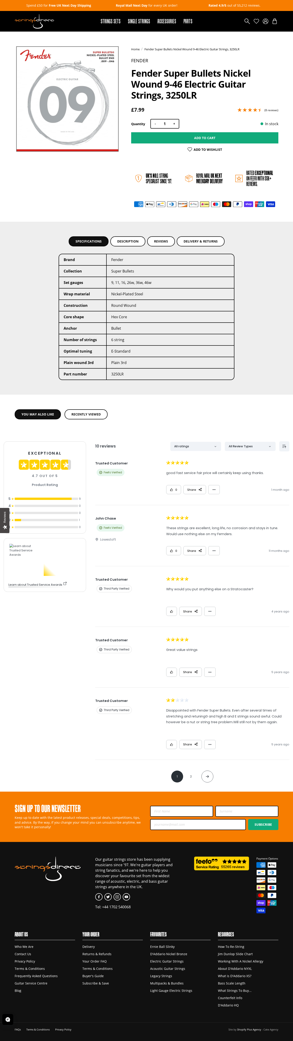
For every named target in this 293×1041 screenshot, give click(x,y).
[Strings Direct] (34, 21)
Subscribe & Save (95, 983)
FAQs (18, 1029)
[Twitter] (108, 897)
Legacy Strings (161, 976)
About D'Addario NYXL (235, 968)
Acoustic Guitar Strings (167, 968)
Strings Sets (111, 21)
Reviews (161, 241)
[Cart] (274, 21)
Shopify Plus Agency (249, 1029)
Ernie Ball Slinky (162, 946)
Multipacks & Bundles (167, 983)
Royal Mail (209, 178)
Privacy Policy (25, 961)
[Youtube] (126, 897)
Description (127, 241)
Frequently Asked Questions (36, 976)
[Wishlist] (256, 21)
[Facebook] (99, 897)
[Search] (247, 21)
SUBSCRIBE (263, 824)
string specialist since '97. (159, 178)
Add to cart (204, 138)
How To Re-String (231, 946)
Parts (188, 21)
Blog (18, 990)
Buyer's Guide (93, 976)
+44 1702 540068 (116, 906)
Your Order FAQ (94, 961)
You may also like (38, 414)
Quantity (138, 124)
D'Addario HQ (228, 1005)
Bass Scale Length (231, 983)
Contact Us (23, 954)
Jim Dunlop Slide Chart (235, 954)
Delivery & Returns (201, 241)
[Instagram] (117, 897)
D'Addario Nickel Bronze (168, 954)
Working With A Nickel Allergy (240, 961)
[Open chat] (7, 1019)
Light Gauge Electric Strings (171, 990)
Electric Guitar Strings (167, 961)
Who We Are (24, 946)
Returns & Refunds (96, 954)
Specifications (89, 241)
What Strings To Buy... (235, 990)
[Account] (265, 21)
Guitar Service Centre (31, 983)
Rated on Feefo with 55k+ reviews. (259, 178)
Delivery (88, 946)
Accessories (166, 21)
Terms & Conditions (30, 968)
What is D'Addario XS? (234, 976)
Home (135, 49)
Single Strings (139, 21)
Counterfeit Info (230, 998)
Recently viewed (86, 414)
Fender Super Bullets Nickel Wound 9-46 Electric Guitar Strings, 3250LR (191, 49)
